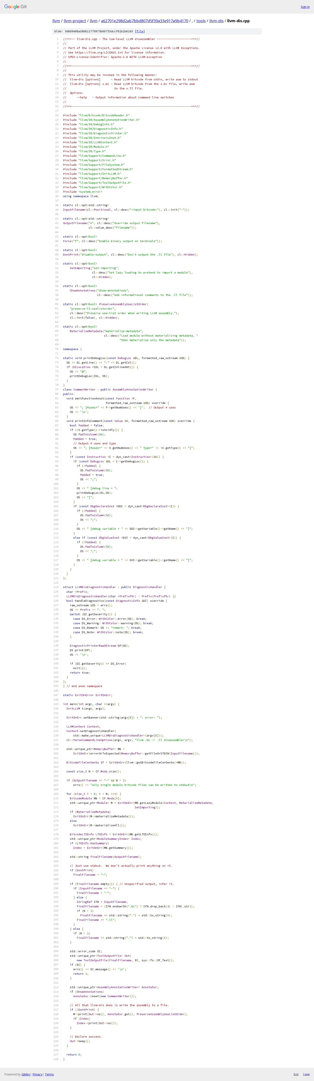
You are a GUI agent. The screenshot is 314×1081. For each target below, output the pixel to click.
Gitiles (26, 1074)
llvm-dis (216, 20)
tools (201, 20)
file (139, 31)
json (306, 1074)
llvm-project (75, 20)
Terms (49, 1074)
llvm (56, 20)
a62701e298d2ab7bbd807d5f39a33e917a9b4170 (144, 20)
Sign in (305, 7)
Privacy (37, 1074)
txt (296, 1074)
